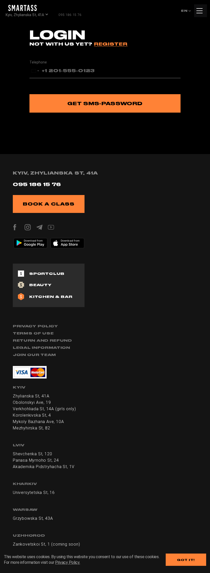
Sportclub (47, 274)
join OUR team (34, 355)
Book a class (49, 203)
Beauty (40, 285)
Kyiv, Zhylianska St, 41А (25, 15)
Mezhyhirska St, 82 (31, 428)
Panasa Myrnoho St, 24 (36, 460)
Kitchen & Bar (50, 297)
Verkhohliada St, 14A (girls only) (44, 408)
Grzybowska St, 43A (33, 518)
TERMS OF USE (33, 333)
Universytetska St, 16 (34, 492)
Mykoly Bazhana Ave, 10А (38, 421)
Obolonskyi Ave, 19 (32, 402)
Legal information (41, 347)
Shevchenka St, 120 (32, 453)
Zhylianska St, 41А (31, 396)
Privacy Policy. (67, 562)
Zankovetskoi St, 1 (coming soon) (46, 544)
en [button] (184, 10)
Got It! (186, 559)
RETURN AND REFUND (42, 340)
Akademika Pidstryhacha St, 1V (44, 466)
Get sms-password (104, 103)
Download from (33, 240)
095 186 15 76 (69, 15)
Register (111, 43)
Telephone (38, 62)
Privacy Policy (35, 326)
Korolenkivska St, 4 (32, 415)
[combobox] (35, 71)
